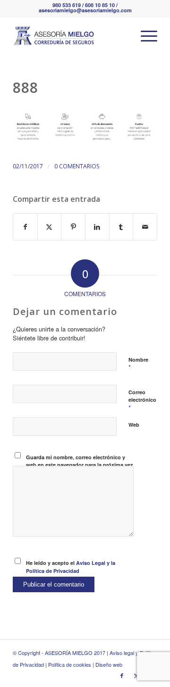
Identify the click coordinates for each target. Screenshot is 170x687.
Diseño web (108, 664)
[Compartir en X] (49, 227)
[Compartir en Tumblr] (121, 227)
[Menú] (144, 36)
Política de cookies (69, 664)
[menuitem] (144, 36)
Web (133, 424)
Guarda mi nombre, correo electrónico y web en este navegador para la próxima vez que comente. (79, 465)
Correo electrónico (142, 400)
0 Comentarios (76, 166)
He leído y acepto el (70, 566)
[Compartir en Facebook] (25, 227)
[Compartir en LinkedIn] (97, 227)
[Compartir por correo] (145, 227)
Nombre (138, 364)
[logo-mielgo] (70, 36)
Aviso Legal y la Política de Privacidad (70, 566)
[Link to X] (136, 675)
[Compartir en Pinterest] (73, 227)
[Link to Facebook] (122, 675)
